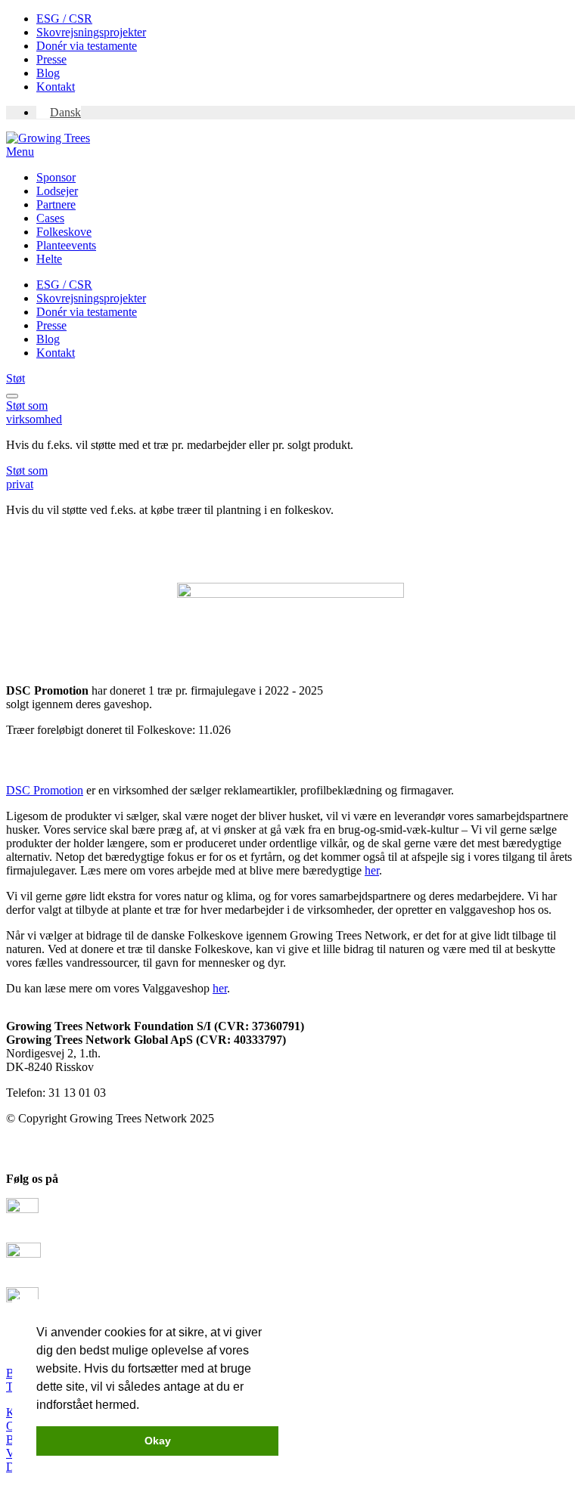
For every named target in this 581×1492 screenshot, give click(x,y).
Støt (15, 378)
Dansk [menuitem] (65, 112)
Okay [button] (157, 1441)
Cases (50, 218)
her (372, 870)
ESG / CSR (64, 18)
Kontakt (55, 86)
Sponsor (56, 177)
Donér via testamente (86, 45)
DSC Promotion (44, 790)
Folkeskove (64, 231)
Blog (48, 73)
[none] (305, 112)
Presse (51, 59)
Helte (49, 258)
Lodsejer (57, 190)
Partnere (56, 204)
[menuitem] (58, 112)
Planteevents (66, 245)
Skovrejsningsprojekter (91, 32)
